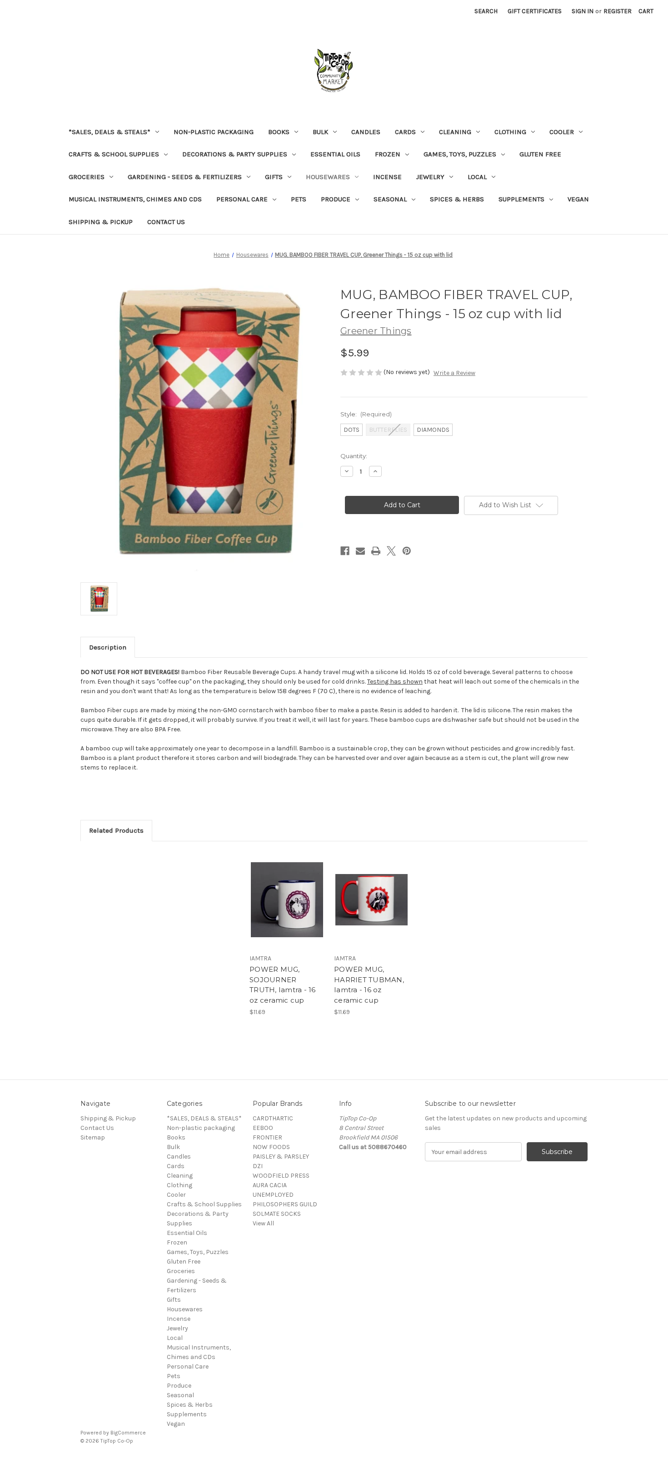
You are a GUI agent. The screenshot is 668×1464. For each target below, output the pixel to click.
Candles (365, 132)
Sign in (582, 11)
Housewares (328, 177)
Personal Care (242, 199)
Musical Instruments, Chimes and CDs (135, 199)
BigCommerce (128, 1432)
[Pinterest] (406, 551)
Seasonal (390, 199)
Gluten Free (540, 154)
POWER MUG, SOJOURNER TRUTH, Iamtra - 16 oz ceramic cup (282, 984)
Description (107, 647)
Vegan (578, 199)
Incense (387, 177)
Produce (335, 199)
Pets (298, 199)
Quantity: (353, 456)
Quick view (286, 891)
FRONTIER (267, 1137)
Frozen (387, 154)
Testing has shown (395, 681)
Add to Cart (287, 907)
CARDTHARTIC (273, 1118)
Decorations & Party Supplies (234, 154)
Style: (366, 414)
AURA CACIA (270, 1185)
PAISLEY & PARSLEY (281, 1156)
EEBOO (263, 1128)
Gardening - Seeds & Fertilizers (185, 177)
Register (617, 11)
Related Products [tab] (116, 830)
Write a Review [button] (454, 373)
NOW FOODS (271, 1147)
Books (278, 132)
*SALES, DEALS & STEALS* (109, 132)
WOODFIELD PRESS (281, 1175)
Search (486, 11)
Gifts (274, 177)
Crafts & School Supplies (114, 154)
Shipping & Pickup (101, 222)
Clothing (510, 132)
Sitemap (92, 1137)
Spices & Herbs (457, 199)
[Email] (360, 551)
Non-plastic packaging (214, 132)
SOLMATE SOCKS (277, 1214)
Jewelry (430, 177)
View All (263, 1223)
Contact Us (166, 222)
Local (477, 177)
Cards (405, 132)
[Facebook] (344, 551)
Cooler (561, 132)
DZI (258, 1166)
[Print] (375, 551)
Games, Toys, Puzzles (460, 154)
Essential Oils (335, 154)
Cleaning (455, 132)
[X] (391, 551)
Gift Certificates (535, 11)
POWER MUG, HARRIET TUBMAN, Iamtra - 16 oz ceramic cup (369, 984)
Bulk (320, 132)
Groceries (87, 177)
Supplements (521, 199)
